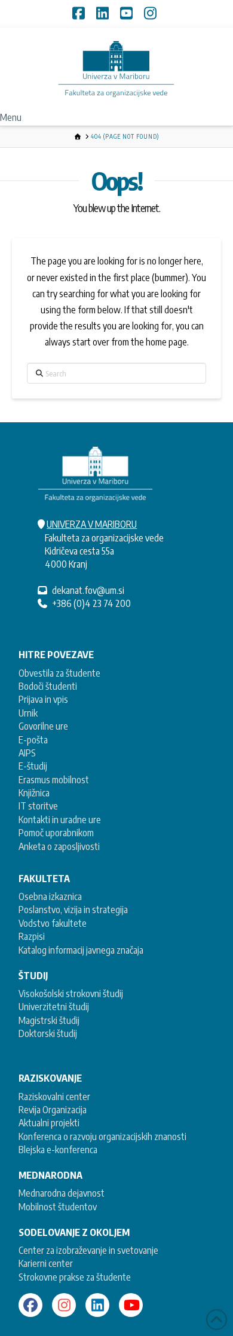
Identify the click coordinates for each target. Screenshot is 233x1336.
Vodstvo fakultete (53, 923)
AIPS (27, 753)
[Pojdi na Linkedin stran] (97, 1305)
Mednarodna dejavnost (62, 1193)
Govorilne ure (43, 726)
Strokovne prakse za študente (75, 1277)
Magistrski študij (49, 1020)
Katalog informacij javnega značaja (81, 950)
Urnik (28, 713)
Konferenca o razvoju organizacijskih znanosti (102, 1136)
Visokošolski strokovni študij (71, 993)
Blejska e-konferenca (58, 1150)
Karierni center (46, 1263)
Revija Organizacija (53, 1110)
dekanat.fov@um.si (88, 590)
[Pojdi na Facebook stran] (30, 1305)
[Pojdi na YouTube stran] (131, 1305)
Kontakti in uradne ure (60, 820)
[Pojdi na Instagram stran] (64, 1305)
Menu (11, 117)
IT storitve (38, 806)
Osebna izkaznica (50, 896)
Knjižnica (34, 793)
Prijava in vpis (43, 699)
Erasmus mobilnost (54, 780)
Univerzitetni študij (54, 1007)
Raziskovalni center (54, 1097)
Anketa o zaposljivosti (59, 846)
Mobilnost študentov (58, 1207)
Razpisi (32, 936)
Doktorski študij (48, 1033)
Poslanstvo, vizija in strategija (73, 909)
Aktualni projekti (49, 1123)
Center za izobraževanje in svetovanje (88, 1250)
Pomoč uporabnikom (56, 833)
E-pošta (33, 740)
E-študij (33, 766)
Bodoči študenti (48, 686)
